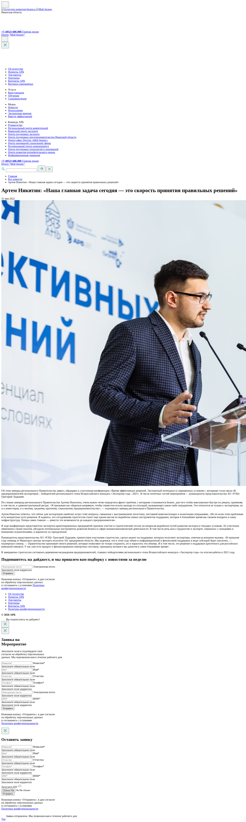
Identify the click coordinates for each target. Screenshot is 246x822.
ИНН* (36, 698)
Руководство (15, 125)
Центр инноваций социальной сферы (29, 143)
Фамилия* (39, 663)
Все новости (15, 179)
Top (3, 819)
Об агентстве (15, 68)
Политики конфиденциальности (22, 587)
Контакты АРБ (16, 81)
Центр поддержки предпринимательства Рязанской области (42, 137)
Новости (13, 107)
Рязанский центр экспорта (23, 131)
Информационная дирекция (24, 155)
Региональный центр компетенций (28, 128)
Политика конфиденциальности (26, 609)
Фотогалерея (15, 110)
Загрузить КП (9, 787)
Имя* (36, 669)
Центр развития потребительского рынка (31, 152)
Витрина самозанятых (20, 84)
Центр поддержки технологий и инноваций (33, 149)
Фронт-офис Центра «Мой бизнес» (28, 140)
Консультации (16, 92)
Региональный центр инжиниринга (28, 146)
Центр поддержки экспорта (23, 134)
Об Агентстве (16, 594)
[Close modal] (5, 624)
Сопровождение (17, 98)
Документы (14, 74)
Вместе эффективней (20, 116)
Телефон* (38, 682)
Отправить (8, 573)
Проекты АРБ (16, 71)
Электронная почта (44, 566)
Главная (12, 176)
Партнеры (14, 77)
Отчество (38, 676)
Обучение (13, 95)
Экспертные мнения (19, 113)
